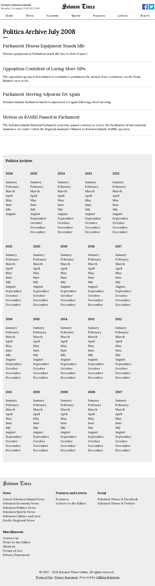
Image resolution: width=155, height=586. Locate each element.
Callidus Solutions (107, 577)
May (9, 200)
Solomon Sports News (19, 512)
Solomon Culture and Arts (21, 516)
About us (9, 546)
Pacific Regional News (19, 520)
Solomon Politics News (19, 508)
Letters (123, 15)
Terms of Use (12, 551)
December (37, 232)
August (11, 214)
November (38, 227)
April (9, 196)
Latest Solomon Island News (23, 499)
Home (9, 15)
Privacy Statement (16, 555)
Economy (52, 15)
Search (144, 15)
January (11, 182)
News (29, 15)
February (12, 186)
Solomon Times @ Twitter (116, 503)
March (10, 191)
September (38, 218)
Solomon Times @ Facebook (118, 499)
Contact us (11, 538)
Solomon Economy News (21, 503)
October (36, 223)
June (9, 205)
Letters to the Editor (71, 503)
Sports (76, 15)
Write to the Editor (17, 542)
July (8, 209)
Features (99, 15)
